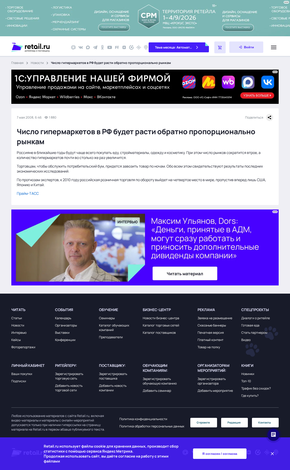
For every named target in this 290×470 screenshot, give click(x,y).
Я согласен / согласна (219, 453)
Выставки (62, 332)
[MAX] (88, 47)
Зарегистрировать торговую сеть (69, 376)
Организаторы (66, 325)
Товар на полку (209, 347)
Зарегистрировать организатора (212, 381)
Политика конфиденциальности (143, 419)
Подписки (18, 381)
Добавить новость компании (112, 387)
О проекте (203, 422)
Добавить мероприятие (215, 390)
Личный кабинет (28, 365)
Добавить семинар (157, 390)
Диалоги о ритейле (255, 318)
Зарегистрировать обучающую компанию (160, 381)
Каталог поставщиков (159, 332)
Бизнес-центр (157, 309)
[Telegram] (95, 47)
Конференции (65, 340)
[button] (32, 309)
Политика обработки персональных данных (151, 426)
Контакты (264, 422)
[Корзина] (220, 47)
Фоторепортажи (23, 347)
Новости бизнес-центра (161, 318)
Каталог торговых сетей (161, 325)
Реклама (206, 309)
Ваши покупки (21, 374)
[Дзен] (124, 47)
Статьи (16, 318)
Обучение (108, 309)
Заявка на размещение (215, 318)
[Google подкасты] (138, 47)
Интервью (19, 332)
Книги (247, 365)
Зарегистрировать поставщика (113, 376)
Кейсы (16, 340)
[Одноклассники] (102, 47)
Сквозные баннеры (212, 325)
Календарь (63, 318)
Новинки (247, 374)
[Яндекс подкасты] (131, 47)
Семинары (107, 318)
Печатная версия (211, 332)
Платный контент (210, 340)
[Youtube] (109, 47)
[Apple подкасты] (146, 47)
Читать (18, 309)
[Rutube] (117, 47)
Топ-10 (246, 381)
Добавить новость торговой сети (68, 387)
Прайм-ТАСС (28, 193)
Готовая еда (250, 325)
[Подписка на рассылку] (73, 47)
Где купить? (250, 395)
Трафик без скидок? (256, 388)
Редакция (234, 422)
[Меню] (274, 47)
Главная (17, 63)
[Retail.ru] (38, 47)
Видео (246, 340)
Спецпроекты (255, 309)
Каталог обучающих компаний (114, 327)
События (64, 309)
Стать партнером (254, 332)
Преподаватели (111, 337)
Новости (37, 63)
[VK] (80, 47)
